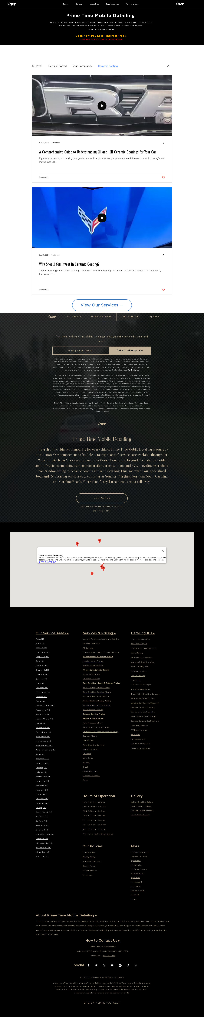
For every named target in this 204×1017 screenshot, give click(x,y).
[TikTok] (127, 965)
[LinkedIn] (135, 965)
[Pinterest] (120, 965)
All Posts (37, 66)
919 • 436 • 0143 (102, 511)
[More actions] (164, 143)
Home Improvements (140, 748)
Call (96, 834)
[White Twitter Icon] (96, 965)
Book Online (107, 834)
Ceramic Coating (108, 66)
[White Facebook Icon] (88, 965)
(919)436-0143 (108, 956)
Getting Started (57, 66)
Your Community (82, 66)
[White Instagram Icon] (104, 965)
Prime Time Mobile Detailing (101, 15)
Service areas (107, 29)
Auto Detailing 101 (139, 644)
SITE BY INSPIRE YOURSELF (102, 1003)
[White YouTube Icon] (112, 965)
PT (53, 317)
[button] (65, 4)
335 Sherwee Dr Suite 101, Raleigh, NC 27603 (101, 507)
